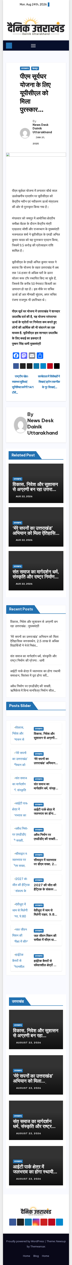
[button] (56, 45)
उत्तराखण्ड (25, 68)
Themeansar (37, 1246)
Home (26, 1255)
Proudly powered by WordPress (25, 1241)
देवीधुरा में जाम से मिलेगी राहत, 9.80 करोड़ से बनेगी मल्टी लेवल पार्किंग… (45, 916)
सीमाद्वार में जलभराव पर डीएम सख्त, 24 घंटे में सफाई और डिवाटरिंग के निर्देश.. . (46, 866)
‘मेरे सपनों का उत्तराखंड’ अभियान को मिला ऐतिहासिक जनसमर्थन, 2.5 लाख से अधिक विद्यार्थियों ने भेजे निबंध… (34, 641)
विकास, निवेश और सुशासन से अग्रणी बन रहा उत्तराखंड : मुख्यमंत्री (36, 489)
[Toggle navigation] (33, 45)
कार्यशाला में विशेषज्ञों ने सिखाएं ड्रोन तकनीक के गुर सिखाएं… (49, 382)
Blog (36, 1255)
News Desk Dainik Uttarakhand (42, 128)
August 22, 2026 (29, 1042)
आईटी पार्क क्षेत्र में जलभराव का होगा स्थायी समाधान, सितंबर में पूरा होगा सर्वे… (36, 1174)
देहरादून (35, 68)
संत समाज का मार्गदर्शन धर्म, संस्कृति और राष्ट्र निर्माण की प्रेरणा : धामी (36, 577)
